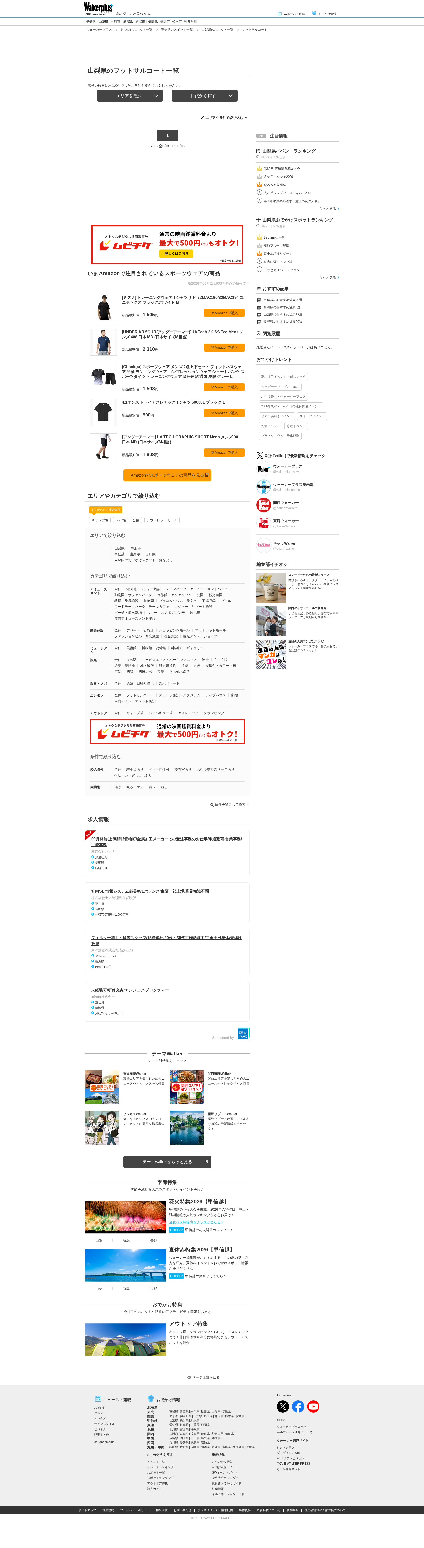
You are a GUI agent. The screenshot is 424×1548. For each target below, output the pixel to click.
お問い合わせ (182, 1510)
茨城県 (240, 1416)
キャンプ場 (99, 520)
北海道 (152, 1407)
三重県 (194, 1425)
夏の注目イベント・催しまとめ (283, 377)
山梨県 (103, 21)
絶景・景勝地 (124, 666)
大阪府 (173, 1433)
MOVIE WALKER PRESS (293, 1463)
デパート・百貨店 (140, 630)
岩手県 (194, 1411)
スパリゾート (169, 683)
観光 (93, 660)
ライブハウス (215, 695)
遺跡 (184, 666)
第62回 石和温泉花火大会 (282, 169)
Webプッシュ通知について (294, 1432)
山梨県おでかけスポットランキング (298, 219)
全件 (117, 589)
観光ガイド (154, 1489)
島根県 (216, 1438)
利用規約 (108, 1510)
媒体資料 (245, 1510)
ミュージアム (98, 650)
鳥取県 (205, 1438)
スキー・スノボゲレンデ (166, 613)
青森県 (184, 1411)
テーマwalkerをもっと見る (167, 1162)
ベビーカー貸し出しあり (133, 775)
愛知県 (173, 1425)
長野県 (153, 21)
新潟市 (140, 21)
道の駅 (131, 660)
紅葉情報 (218, 1489)
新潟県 (128, 21)
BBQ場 (120, 520)
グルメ (98, 1413)
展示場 (195, 613)
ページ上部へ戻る (206, 1377)
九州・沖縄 (155, 1447)
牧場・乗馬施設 (126, 601)
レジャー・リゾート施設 (193, 607)
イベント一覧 (156, 1461)
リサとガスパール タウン (282, 270)
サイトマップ (87, 1510)
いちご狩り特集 (222, 1461)
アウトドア (98, 713)
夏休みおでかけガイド (226, 1483)
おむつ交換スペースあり (216, 769)
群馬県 (218, 1416)
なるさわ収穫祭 (275, 185)
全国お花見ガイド (224, 1467)
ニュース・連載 (294, 13)
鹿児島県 (238, 1447)
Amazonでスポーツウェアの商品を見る (167, 475)
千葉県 (197, 1416)
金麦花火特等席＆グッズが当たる (195, 1222)
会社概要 (292, 1510)
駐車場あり (135, 769)
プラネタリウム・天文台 (178, 601)
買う (152, 787)
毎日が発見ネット (288, 1469)
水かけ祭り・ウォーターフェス (283, 396)
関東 (150, 1416)
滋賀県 (229, 1433)
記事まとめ (101, 1434)
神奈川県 (186, 1416)
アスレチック (188, 713)
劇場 (234, 695)
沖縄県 (250, 1447)
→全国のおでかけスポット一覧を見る (143, 560)
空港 (117, 672)
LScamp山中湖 (274, 237)
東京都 (173, 1416)
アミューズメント (98, 591)
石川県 (173, 1429)
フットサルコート (140, 695)
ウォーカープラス (99, 29)
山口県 (194, 1438)
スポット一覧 (156, 1472)
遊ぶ (117, 787)
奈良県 (205, 1433)
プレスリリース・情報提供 (215, 1510)
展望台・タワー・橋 (220, 666)
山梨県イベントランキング (289, 151)
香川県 (173, 1442)
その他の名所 (179, 672)
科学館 (176, 648)
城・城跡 (147, 666)
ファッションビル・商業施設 (136, 636)
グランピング (214, 713)
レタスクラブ (285, 1447)
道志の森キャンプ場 (278, 262)
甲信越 (90, 21)
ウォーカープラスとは (291, 1427)
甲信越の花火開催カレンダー (200, 1230)
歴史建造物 (167, 666)
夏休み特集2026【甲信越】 (202, 1250)
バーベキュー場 (161, 713)
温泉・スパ (98, 684)
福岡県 (173, 1447)
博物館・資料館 (154, 648)
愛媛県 (184, 1442)
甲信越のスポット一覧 (177, 29)
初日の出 (145, 672)
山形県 (216, 1411)
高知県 (205, 1442)
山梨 (98, 1240)
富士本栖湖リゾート (278, 254)
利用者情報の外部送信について (325, 1510)
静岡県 (205, 1425)
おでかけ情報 (327, 13)
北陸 (150, 1430)
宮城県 (173, 1411)
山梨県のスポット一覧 (217, 29)
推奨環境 (162, 1510)
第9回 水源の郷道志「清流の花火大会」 (292, 201)
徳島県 (194, 1442)
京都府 (184, 1433)
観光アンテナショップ (200, 636)
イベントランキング (160, 1467)
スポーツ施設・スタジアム (179, 695)
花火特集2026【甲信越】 (199, 1201)
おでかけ (100, 1407)
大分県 (216, 1447)
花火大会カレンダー (225, 1478)
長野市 (165, 21)
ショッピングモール (174, 630)
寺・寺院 (221, 660)
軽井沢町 (190, 21)
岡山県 (184, 1438)
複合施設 (171, 636)
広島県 (173, 1438)
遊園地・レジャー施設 (143, 589)
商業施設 (97, 630)
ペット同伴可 (159, 769)
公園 (136, 520)
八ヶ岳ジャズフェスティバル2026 (288, 193)
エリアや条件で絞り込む (224, 118)
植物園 (149, 601)
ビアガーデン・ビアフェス (280, 386)
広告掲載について (268, 1510)
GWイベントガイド (225, 1472)
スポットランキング (160, 1478)
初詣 (129, 672)
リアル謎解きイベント (277, 416)
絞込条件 (97, 770)
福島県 (226, 1411)
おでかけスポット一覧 (136, 29)
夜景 (160, 672)
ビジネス (100, 1429)
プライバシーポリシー (135, 1510)
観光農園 (216, 595)
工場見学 (209, 601)
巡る (164, 787)
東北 (150, 1412)
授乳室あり (183, 769)
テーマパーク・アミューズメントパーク (197, 589)
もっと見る (327, 208)
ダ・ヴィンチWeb (289, 1453)
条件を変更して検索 (230, 804)
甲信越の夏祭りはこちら (196, 1276)
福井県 (194, 1429)
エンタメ (97, 695)
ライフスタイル (104, 1424)
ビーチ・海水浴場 (128, 613)
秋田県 (205, 1411)
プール (226, 601)
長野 (153, 1240)
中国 (150, 1438)
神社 (205, 660)
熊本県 (205, 1447)
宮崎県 (226, 1447)
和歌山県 (217, 1433)
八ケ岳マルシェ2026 (278, 177)
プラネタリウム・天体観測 (280, 436)
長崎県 (194, 1447)
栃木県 (229, 1416)
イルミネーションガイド (228, 1494)
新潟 (126, 1240)
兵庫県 (194, 1433)
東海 (150, 1425)
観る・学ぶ (135, 787)
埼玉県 (208, 1416)
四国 (150, 1443)
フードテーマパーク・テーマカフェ (141, 607)
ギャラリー (195, 648)
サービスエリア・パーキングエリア (169, 660)
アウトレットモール (161, 520)
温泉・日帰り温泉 (140, 683)
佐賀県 (184, 1447)
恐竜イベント (296, 426)
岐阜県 (184, 1425)
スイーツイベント (312, 416)
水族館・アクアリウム (174, 595)
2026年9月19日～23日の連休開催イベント (291, 406)
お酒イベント (270, 426)
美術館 (131, 648)
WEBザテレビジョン (290, 1458)
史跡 (196, 666)
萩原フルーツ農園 (276, 245)
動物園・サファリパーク (133, 595)
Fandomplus (106, 1442)
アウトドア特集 (188, 1324)
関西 (150, 1434)
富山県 (184, 1429)
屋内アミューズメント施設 (135, 618)
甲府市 (115, 21)
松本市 (177, 21)
